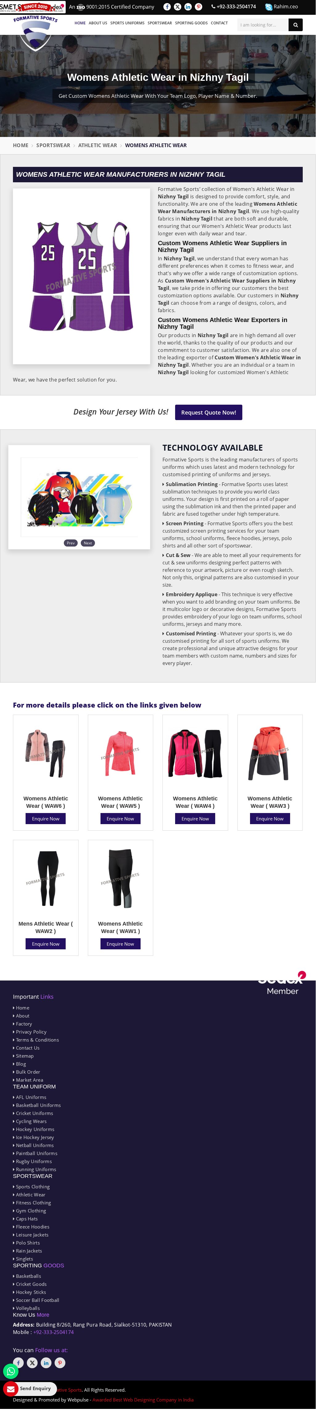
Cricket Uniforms (33, 1113)
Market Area (28, 1080)
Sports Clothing (32, 1186)
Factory (23, 1024)
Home (80, 23)
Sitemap (24, 1056)
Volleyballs (27, 1308)
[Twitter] (177, 6)
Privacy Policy (30, 1032)
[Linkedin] (188, 6)
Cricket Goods (30, 1284)
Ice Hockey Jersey (34, 1137)
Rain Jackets (28, 1251)
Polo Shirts (27, 1243)
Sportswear (160, 23)
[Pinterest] (198, 6)
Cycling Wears (30, 1121)
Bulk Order (27, 1072)
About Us (98, 23)
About (21, 1016)
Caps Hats (26, 1219)
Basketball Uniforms (37, 1105)
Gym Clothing (30, 1211)
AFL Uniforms (30, 1097)
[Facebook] (167, 6)
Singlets (23, 1259)
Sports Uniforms (127, 23)
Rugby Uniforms (33, 1161)
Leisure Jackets (31, 1235)
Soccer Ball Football (36, 1300)
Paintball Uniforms (35, 1153)
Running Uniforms (35, 1169)
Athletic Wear (97, 145)
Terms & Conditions (36, 1040)
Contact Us (26, 1048)
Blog (20, 1064)
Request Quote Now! (208, 412)
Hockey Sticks (30, 1292)
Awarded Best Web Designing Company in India (143, 1400)
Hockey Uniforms (34, 1129)
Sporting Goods (191, 23)
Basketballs (27, 1276)
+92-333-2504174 (235, 6)
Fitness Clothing (32, 1202)
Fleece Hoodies (31, 1227)
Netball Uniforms (34, 1145)
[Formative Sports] (35, 27)
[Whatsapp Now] (10, 1371)
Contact (219, 23)
